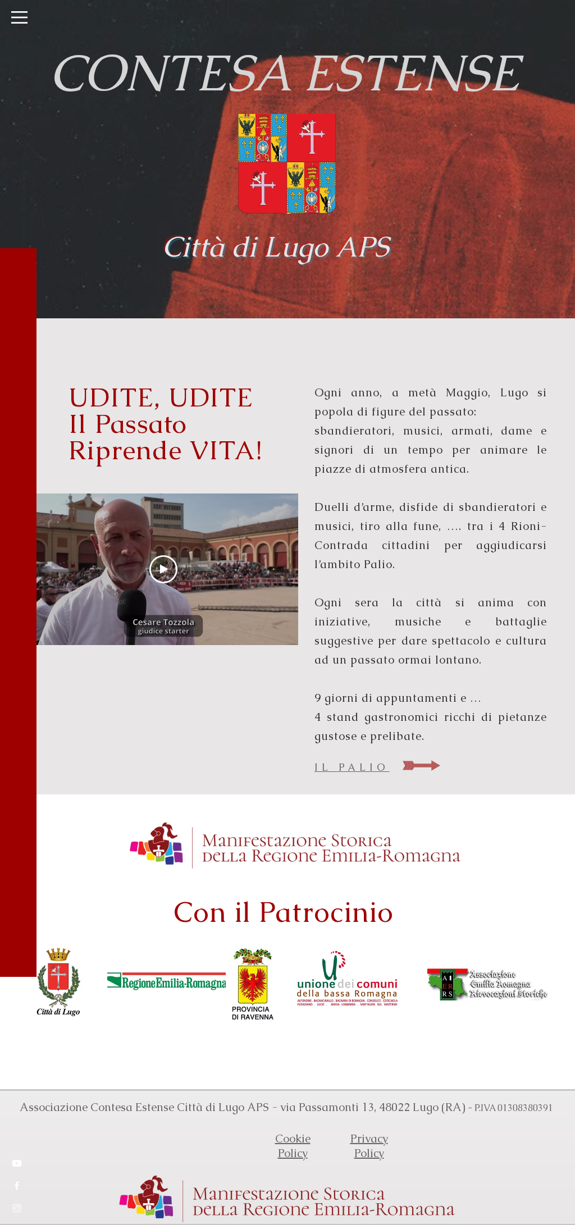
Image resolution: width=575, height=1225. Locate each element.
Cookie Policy (293, 1145)
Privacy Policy (369, 1145)
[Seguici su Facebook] (16, 1185)
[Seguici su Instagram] (16, 1208)
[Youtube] (16, 1163)
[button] (19, 17)
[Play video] (163, 569)
